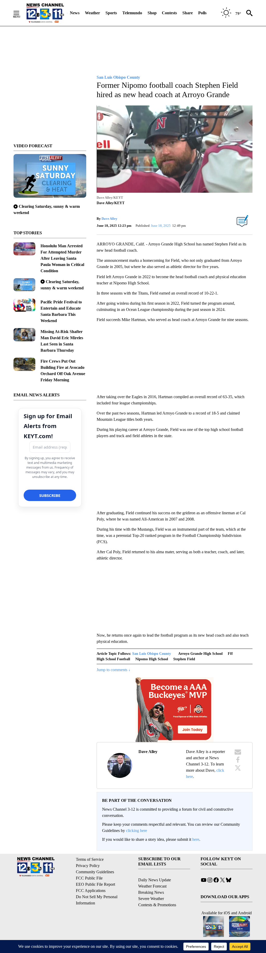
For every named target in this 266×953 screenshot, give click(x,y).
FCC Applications (90, 890)
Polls (202, 13)
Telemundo (132, 13)
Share (187, 13)
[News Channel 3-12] (45, 13)
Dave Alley (109, 219)
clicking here (136, 830)
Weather (92, 13)
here (195, 839)
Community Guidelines (95, 872)
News (74, 13)
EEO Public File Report (95, 884)
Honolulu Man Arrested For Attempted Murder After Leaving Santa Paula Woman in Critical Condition (62, 258)
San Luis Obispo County (151, 654)
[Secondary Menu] (20, 13)
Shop (152, 13)
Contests (169, 13)
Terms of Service (90, 859)
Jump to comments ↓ (113, 670)
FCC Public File (89, 878)
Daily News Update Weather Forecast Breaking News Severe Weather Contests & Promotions (157, 892)
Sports (111, 13)
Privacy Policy (88, 865)
